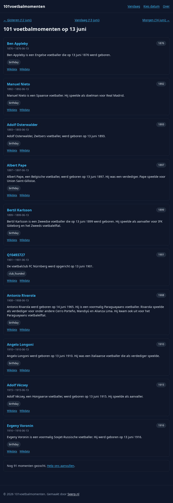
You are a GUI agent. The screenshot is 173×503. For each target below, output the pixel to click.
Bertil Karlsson (19, 210)
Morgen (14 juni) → (156, 20)
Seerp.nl (73, 494)
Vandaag (134, 6)
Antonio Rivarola (21, 295)
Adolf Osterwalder (22, 124)
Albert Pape (16, 165)
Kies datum (151, 6)
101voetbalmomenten (24, 6)
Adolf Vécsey (17, 385)
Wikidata (12, 69)
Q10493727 (16, 255)
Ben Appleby (17, 43)
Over (166, 6)
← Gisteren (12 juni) (17, 20)
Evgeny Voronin (20, 425)
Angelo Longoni (20, 344)
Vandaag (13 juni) (87, 20)
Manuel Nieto (18, 84)
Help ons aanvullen (60, 466)
